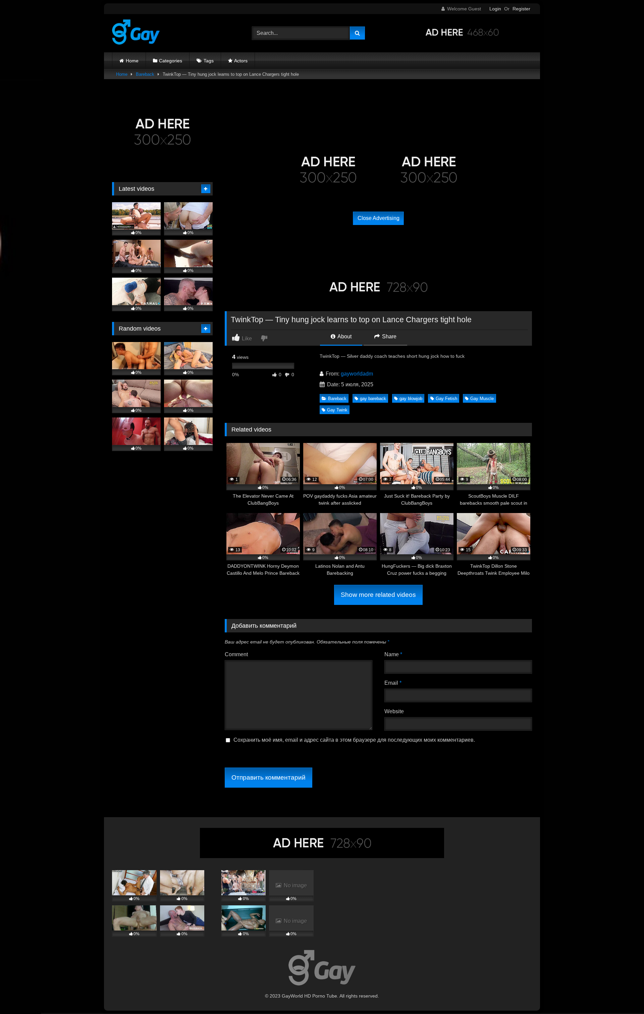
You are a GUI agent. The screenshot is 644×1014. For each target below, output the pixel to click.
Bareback (145, 74)
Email (392, 683)
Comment (236, 654)
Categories (170, 60)
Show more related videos (378, 594)
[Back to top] (623, 994)
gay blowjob (410, 398)
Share (388, 336)
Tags (209, 60)
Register (521, 8)
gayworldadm (357, 374)
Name (393, 654)
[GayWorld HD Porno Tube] (136, 33)
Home (132, 60)
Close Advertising (378, 218)
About (344, 336)
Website (394, 711)
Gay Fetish (446, 398)
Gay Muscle (482, 398)
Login (495, 8)
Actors (241, 60)
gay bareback (373, 398)
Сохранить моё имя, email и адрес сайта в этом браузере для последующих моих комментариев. (354, 740)
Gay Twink (337, 409)
